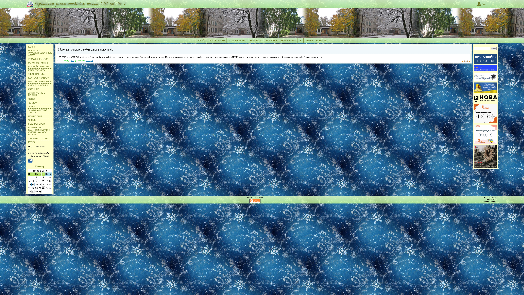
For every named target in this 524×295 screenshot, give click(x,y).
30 (36, 191)
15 (33, 184)
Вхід (483, 4)
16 (36, 184)
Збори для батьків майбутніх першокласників (85, 49)
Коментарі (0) (89, 61)
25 (43, 188)
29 (33, 191)
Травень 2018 (40, 170)
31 (40, 191)
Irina (72, 61)
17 (40, 184)
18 (43, 184)
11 (43, 181)
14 (29, 184)
